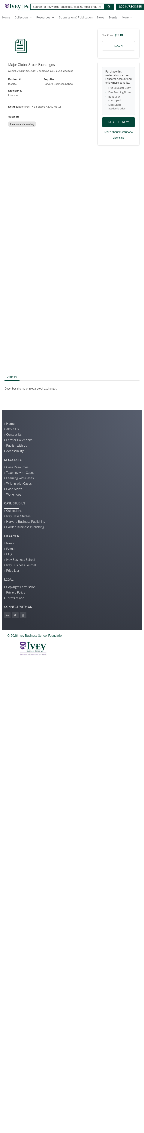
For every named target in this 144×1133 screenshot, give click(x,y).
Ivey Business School (20, 560)
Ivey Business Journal (21, 565)
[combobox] (66, 6)
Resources (43, 17)
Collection (21, 17)
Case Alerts (14, 489)
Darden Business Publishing (25, 527)
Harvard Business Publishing (25, 522)
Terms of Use (15, 598)
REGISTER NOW (118, 122)
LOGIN (118, 45)
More (125, 17)
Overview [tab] (12, 376)
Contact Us (14, 435)
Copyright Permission (20, 587)
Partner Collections (19, 440)
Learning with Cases (20, 478)
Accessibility (15, 451)
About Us (12, 429)
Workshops (13, 495)
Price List (12, 571)
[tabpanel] (72, 389)
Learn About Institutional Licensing (118, 134)
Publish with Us (16, 446)
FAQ (9, 554)
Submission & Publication (76, 17)
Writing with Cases (19, 484)
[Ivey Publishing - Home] (25, 6)
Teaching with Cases (20, 473)
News (100, 17)
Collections (14, 511)
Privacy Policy (15, 592)
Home (6, 17)
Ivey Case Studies (18, 516)
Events (113, 17)
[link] (22, 124)
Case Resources (17, 467)
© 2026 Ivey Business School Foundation (35, 636)
